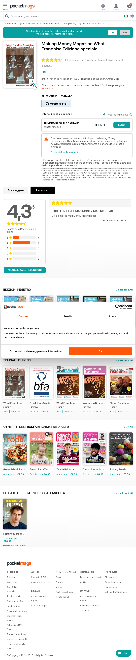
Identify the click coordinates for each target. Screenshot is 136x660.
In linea (59, 587)
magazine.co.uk (112, 587)
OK (100, 351)
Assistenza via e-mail (41, 582)
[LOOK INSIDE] (19, 87)
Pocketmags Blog (15, 601)
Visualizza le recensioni (25, 270)
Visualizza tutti (124, 289)
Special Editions (17, 360)
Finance (55, 23)
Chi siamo (109, 577)
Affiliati (83, 582)
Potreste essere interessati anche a (34, 493)
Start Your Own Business (41, 403)
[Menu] (5, 6)
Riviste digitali (62, 597)
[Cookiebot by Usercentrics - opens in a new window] (117, 306)
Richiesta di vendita (89, 605)
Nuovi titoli (12, 582)
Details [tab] (68, 316)
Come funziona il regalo (39, 598)
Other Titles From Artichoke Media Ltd (36, 426)
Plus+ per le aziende (17, 611)
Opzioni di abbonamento (65, 152)
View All (128, 427)
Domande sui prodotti (91, 577)
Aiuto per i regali (39, 605)
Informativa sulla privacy (15, 618)
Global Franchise (119, 403)
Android (59, 582)
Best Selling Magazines (12, 589)
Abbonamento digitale (14, 23)
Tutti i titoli (12, 577)
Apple (59, 577)
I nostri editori (13, 606)
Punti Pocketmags (64, 592)
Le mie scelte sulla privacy (16, 646)
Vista (5, 411)
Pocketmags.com (113, 582)
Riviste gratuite (14, 596)
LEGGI (121, 124)
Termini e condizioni (16, 634)
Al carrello (16, 411)
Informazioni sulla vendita (88, 598)
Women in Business (94, 403)
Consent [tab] (24, 316)
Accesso (84, 610)
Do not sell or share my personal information (36, 351)
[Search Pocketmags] (7, 16)
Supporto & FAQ (39, 577)
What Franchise (96, 23)
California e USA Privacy (14, 627)
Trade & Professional (38, 23)
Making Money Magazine (74, 23)
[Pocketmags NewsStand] (21, 6)
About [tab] (112, 316)
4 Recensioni (72, 60)
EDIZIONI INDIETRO (17, 289)
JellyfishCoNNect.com (116, 592)
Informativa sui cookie (17, 639)
